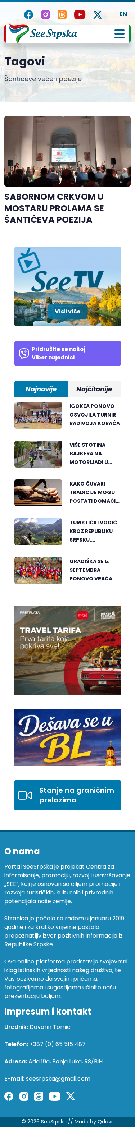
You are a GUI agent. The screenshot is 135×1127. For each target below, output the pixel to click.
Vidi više (67, 311)
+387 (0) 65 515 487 (58, 1044)
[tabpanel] (67, 497)
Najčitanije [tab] (94, 389)
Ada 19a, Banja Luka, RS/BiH (65, 1061)
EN (123, 14)
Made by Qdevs (94, 1121)
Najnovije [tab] (41, 389)
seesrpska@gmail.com (58, 1079)
